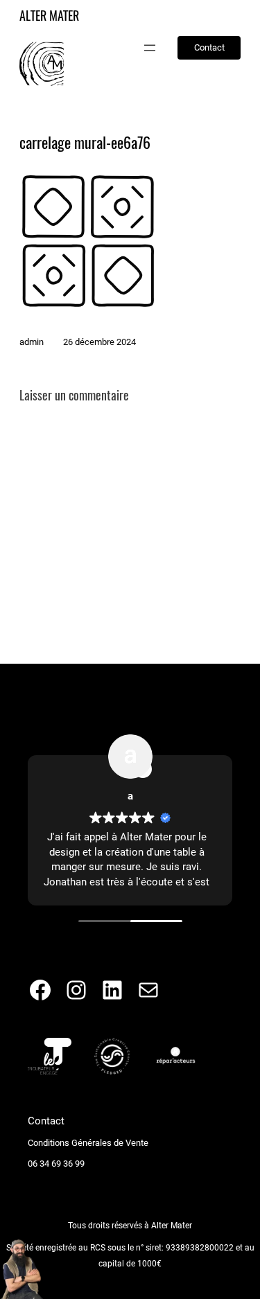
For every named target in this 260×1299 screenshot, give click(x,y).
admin (31, 342)
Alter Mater (49, 15)
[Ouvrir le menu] (149, 47)
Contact (209, 47)
